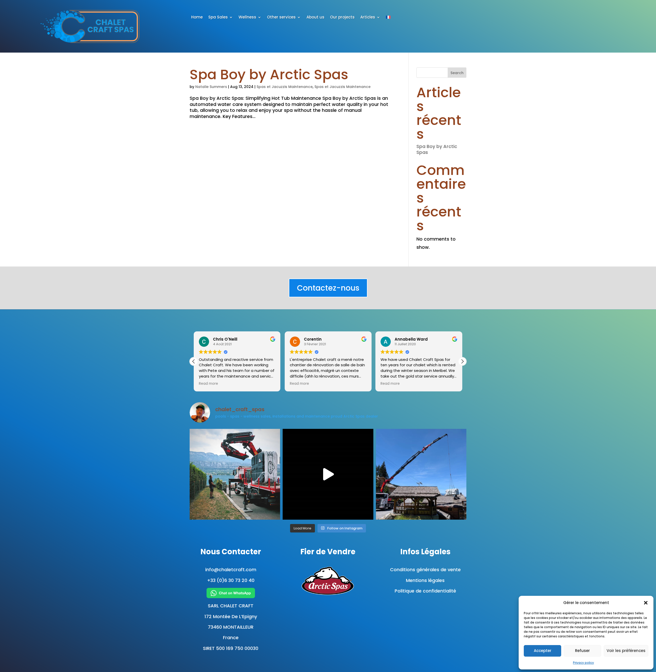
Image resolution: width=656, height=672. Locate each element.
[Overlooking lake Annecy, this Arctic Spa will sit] (235, 474)
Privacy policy (583, 662)
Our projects (342, 17)
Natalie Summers (211, 86)
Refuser (582, 650)
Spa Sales (218, 17)
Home (197, 17)
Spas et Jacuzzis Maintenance (285, 86)
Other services (281, 17)
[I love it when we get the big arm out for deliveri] (421, 474)
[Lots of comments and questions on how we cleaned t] (328, 474)
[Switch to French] (388, 18)
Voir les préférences (626, 650)
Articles (367, 17)
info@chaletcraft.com (230, 569)
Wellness (247, 17)
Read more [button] (208, 383)
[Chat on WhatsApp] (231, 593)
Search (457, 72)
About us (315, 17)
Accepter (542, 650)
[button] (645, 602)
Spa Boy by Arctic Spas (269, 74)
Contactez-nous (328, 287)
